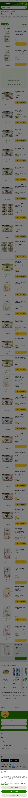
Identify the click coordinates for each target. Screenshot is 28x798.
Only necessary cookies (14, 795)
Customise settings (14, 787)
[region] (14, 784)
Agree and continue (14, 791)
